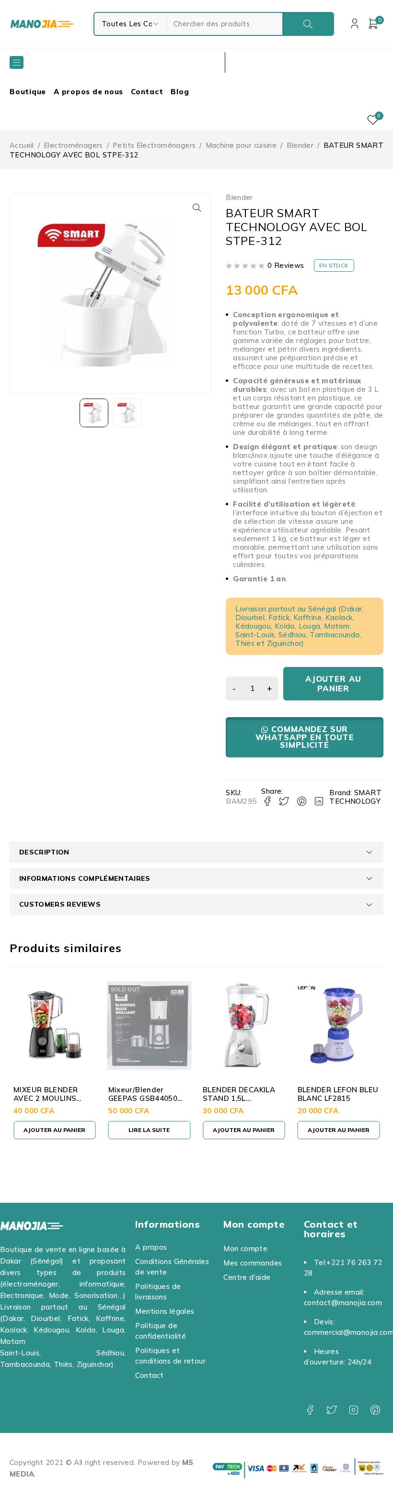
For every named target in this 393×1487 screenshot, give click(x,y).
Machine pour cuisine (241, 145)
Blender (300, 145)
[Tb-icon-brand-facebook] (310, 1410)
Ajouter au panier (333, 683)
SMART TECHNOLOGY (355, 797)
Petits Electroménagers (154, 145)
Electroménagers (73, 145)
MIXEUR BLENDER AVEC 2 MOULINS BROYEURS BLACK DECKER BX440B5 (46, 1102)
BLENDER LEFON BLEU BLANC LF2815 (338, 1094)
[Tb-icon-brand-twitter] (331, 1410)
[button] (197, 208)
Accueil (22, 145)
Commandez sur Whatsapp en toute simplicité (304, 737)
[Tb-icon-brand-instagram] (353, 1410)
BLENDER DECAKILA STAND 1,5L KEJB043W (239, 1098)
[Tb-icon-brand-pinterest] (375, 1410)
